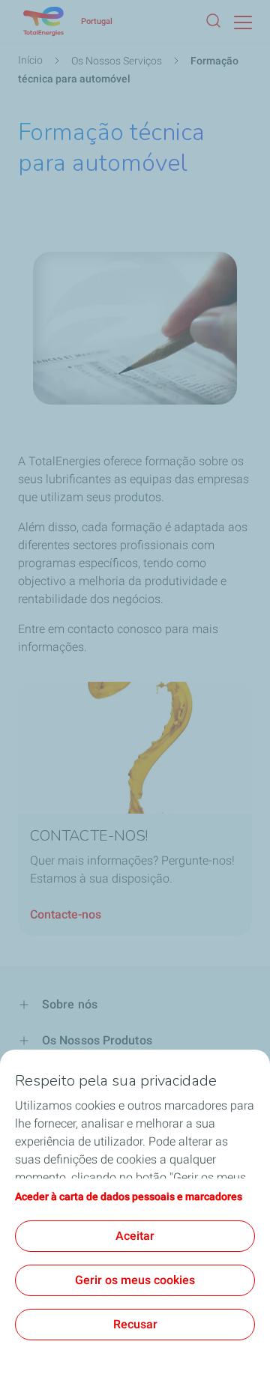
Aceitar (135, 1236)
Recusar (135, 1324)
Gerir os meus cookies (135, 1280)
